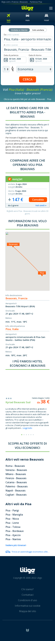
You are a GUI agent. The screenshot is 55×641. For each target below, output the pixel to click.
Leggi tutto (27, 428)
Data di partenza (11, 55)
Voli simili (40, 205)
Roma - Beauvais (15, 466)
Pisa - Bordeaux (15, 531)
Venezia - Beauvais (16, 470)
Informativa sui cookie (27, 605)
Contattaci (27, 594)
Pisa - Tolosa (13, 527)
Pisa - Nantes (13, 539)
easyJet (17, 179)
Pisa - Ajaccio (13, 535)
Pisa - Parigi (12, 510)
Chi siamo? (27, 589)
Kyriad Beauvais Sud (18, 402)
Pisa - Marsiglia (14, 514)
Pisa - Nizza (12, 518)
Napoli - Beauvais (16, 490)
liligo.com (6, 2)
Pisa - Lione (12, 522)
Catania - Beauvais (16, 482)
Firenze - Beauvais (16, 478)
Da (11, 34)
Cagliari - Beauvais (16, 494)
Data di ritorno (35, 55)
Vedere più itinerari (16, 545)
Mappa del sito (27, 611)
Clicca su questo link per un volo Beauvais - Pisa (27, 99)
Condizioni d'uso (27, 600)
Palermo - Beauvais (17, 486)
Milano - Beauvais (16, 474)
